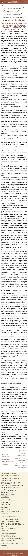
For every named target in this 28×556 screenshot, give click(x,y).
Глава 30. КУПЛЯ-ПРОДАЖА (7, 501)
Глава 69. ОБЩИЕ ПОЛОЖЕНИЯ (8, 535)
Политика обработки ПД (14, 551)
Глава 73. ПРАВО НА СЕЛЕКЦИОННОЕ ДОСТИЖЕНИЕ (13, 542)
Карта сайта (14, 555)
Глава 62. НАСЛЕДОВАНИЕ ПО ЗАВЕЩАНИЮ (11, 519)
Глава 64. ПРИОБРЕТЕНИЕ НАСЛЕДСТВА (10, 523)
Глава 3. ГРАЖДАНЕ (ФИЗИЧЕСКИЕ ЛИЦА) (11, 482)
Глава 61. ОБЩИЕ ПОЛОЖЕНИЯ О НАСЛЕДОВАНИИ (13, 518)
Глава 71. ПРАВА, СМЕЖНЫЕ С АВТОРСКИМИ (11, 538)
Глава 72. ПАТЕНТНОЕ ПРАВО (8, 540)
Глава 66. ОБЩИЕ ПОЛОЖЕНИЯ (8, 528)
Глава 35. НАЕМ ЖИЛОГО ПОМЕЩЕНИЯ (10, 511)
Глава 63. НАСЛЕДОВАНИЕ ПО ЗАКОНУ (10, 521)
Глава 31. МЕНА (4, 502)
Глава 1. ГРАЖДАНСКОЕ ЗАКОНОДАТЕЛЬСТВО (12, 475)
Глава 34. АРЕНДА (5, 509)
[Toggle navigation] (25, 2)
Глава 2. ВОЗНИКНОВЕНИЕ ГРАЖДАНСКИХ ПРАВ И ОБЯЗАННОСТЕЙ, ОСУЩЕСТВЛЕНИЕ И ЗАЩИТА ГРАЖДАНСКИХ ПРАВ (13, 478)
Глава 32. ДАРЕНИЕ (5, 504)
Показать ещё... (5, 496)
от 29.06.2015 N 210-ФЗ (7, 138)
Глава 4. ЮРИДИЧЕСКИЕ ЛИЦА (8, 483)
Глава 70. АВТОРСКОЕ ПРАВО (8, 536)
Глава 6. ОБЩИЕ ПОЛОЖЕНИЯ (8, 494)
